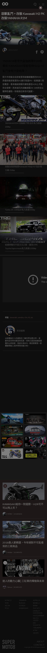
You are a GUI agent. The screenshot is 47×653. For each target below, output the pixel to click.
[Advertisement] (23, 26)
